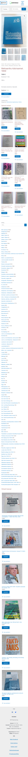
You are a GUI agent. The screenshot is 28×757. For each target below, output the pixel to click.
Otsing (2, 222)
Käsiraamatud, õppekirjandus (12, 102)
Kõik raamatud (8, 64)
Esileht (2, 64)
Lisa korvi (6, 93)
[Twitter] (15, 712)
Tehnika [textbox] (5, 9)
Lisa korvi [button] (4, 127)
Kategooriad (14, 64)
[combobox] (5, 9)
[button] (24, 16)
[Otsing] (25, 225)
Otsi (24, 8)
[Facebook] (12, 712)
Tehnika (6, 65)
